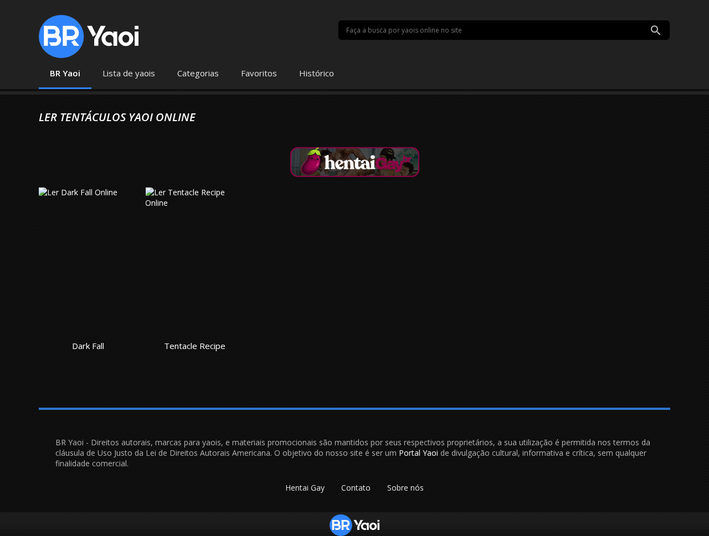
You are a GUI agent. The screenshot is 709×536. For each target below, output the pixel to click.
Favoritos (259, 73)
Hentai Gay (305, 487)
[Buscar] (655, 30)
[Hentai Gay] (354, 161)
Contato (356, 487)
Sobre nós (405, 487)
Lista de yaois (128, 73)
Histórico (316, 73)
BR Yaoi (65, 73)
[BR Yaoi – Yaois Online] (88, 36)
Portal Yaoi (418, 452)
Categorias (198, 73)
